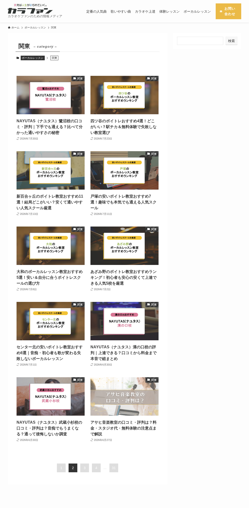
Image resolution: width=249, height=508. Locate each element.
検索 (231, 41)
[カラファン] (30, 9)
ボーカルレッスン (32, 57)
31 (114, 468)
